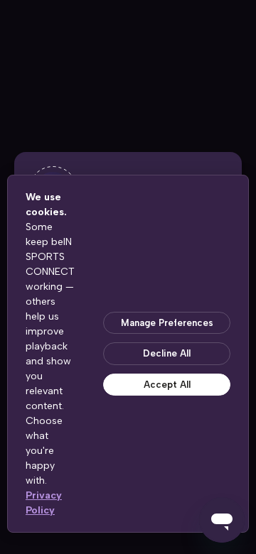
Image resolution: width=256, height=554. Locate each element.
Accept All (167, 384)
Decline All (167, 353)
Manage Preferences (167, 322)
